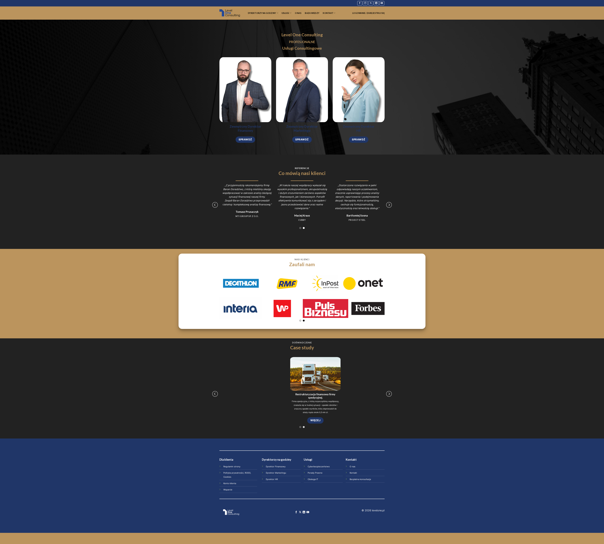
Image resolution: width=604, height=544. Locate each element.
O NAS (298, 13)
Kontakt (328, 13)
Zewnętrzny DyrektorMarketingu (302, 129)
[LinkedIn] (376, 3)
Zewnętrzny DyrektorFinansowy (245, 129)
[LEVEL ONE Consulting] (231, 13)
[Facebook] (359, 3)
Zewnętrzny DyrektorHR (358, 129)
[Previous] (215, 205)
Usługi (285, 13)
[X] (370, 3)
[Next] (389, 205)
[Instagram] (365, 3)
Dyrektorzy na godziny (262, 13)
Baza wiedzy (312, 13)
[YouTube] (381, 3)
